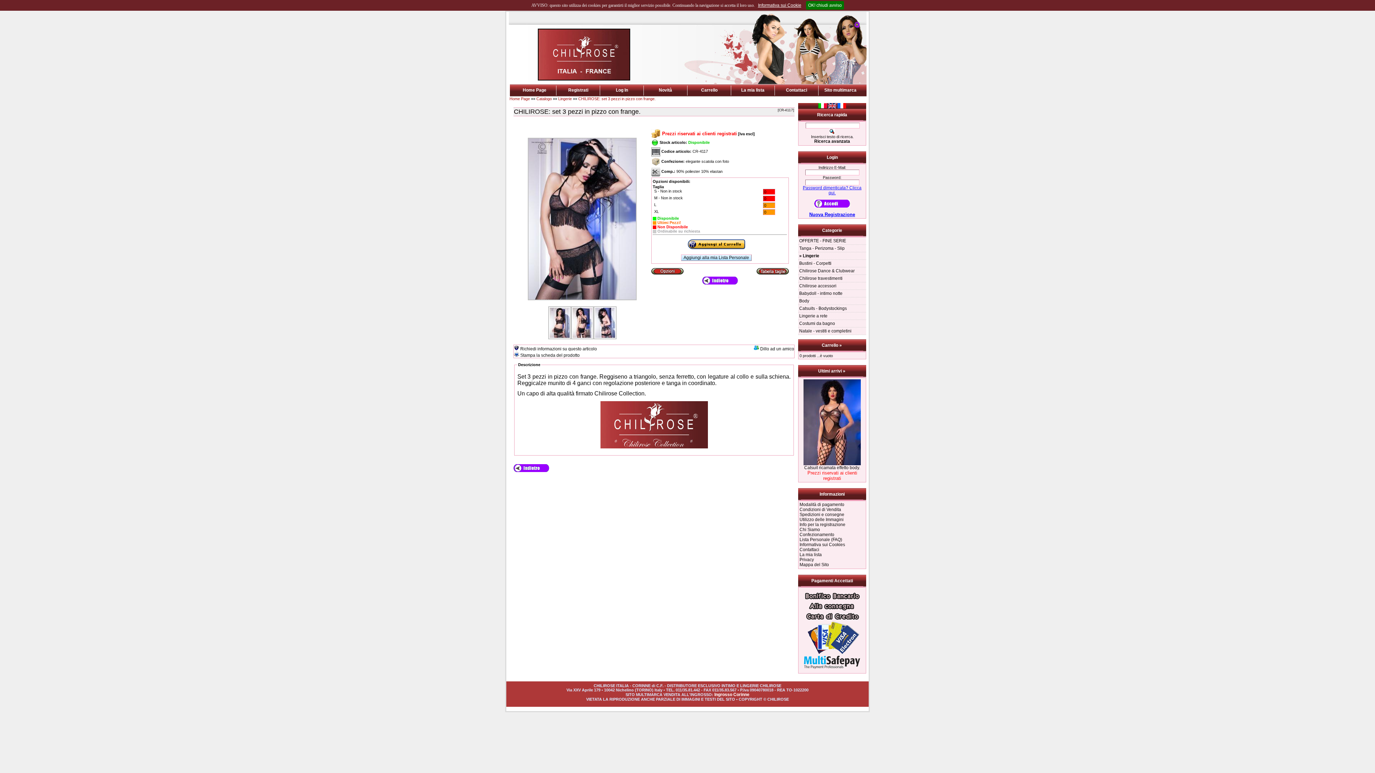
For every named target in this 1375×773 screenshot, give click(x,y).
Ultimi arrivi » (832, 371)
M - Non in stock (668, 198)
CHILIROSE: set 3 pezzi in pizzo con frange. (617, 99)
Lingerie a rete (813, 316)
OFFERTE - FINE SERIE (822, 240)
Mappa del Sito (814, 564)
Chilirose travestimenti (821, 278)
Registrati (578, 90)
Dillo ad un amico (777, 348)
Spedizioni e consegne (822, 514)
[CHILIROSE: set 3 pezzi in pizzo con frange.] (582, 300)
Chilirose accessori (817, 285)
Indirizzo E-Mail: (832, 167)
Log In (622, 90)
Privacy (807, 559)
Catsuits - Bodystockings (823, 308)
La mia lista (752, 90)
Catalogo (544, 99)
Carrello (709, 90)
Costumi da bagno (817, 323)
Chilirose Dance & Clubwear (827, 270)
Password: (832, 177)
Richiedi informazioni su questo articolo (558, 348)
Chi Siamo (810, 529)
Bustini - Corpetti (815, 263)
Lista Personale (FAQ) (821, 539)
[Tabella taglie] (773, 270)
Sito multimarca (840, 90)
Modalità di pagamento (822, 504)
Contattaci (796, 90)
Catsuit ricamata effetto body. (832, 467)
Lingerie (565, 99)
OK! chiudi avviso (825, 5)
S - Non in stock (668, 191)
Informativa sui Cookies (822, 544)
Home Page (534, 90)
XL (656, 211)
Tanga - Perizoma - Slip (822, 248)
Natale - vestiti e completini (825, 331)
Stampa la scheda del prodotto (550, 355)
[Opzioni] (667, 270)
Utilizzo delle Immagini (822, 519)
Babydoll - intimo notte (821, 293)
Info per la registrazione (822, 524)
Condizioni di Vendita (820, 509)
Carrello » (832, 345)
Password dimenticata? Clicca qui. (832, 190)
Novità (665, 90)
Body (804, 300)
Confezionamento (817, 534)
